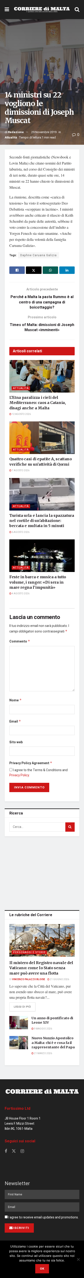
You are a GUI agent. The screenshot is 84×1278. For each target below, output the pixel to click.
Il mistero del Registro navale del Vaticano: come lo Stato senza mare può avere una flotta (41, 967)
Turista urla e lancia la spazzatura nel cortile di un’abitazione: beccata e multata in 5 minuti (41, 520)
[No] (78, 1259)
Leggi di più (24, 1007)
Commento (19, 641)
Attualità (11, 137)
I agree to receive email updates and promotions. (43, 1217)
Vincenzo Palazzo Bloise (28, 979)
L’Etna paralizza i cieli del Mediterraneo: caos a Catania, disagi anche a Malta (37, 402)
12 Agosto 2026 (21, 414)
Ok (42, 1268)
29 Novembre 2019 (43, 132)
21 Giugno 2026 (59, 979)
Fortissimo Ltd (17, 1108)
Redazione (16, 132)
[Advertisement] (42, 872)
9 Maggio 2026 (43, 1028)
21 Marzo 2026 (43, 1053)
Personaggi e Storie (29, 952)
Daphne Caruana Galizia (38, 255)
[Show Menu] (7, 9)
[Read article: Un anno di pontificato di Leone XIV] (18, 1022)
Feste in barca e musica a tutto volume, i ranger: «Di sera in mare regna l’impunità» (37, 582)
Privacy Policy (19, 775)
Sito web (16, 742)
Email (15, 721)
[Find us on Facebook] (6, 1151)
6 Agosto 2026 (20, 532)
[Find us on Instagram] (22, 1151)
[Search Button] (77, 9)
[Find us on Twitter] (14, 1151)
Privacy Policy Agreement (30, 763)
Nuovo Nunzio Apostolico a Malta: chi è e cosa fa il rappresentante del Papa (53, 1042)
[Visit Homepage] (42, 9)
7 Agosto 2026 (20, 470)
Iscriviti (21, 1228)
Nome (15, 700)
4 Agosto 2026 (20, 593)
